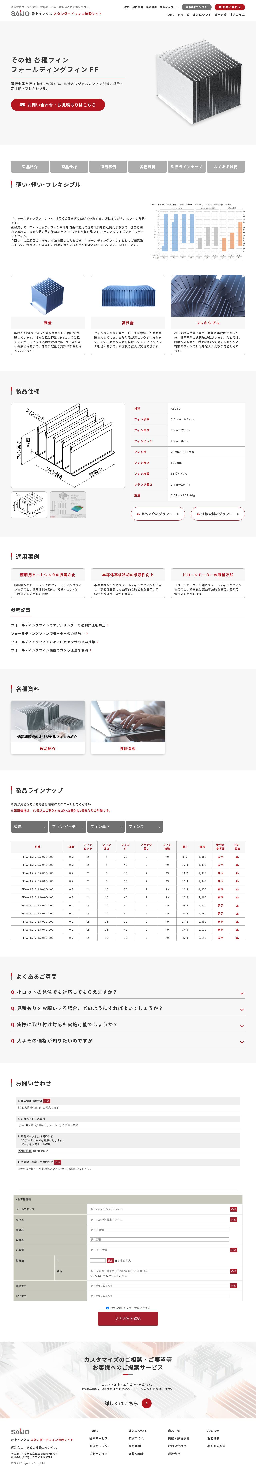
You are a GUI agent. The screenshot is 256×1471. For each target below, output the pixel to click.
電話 (41, 1125)
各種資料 (147, 166)
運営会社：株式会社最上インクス (34, 1447)
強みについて (202, 15)
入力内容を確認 (128, 1319)
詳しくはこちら (121, 1403)
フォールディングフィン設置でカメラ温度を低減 (49, 650)
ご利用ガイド (98, 1454)
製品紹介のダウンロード (160, 513)
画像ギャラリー (169, 7)
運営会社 (174, 1454)
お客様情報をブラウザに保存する (129, 1307)
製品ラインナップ (187, 166)
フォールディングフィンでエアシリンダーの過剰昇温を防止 (58, 625)
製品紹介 (30, 166)
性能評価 (151, 7)
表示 (221, 857)
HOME (170, 15)
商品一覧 (183, 15)
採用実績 (220, 15)
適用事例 (108, 166)
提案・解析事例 (133, 7)
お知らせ (213, 1431)
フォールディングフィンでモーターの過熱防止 (48, 633)
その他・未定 (70, 1125)
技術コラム (237, 15)
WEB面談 (27, 1125)
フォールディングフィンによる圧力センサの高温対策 (53, 641)
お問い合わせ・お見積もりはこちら (62, 105)
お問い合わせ (177, 1446)
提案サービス (98, 1438)
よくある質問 (226, 166)
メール (53, 1125)
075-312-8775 (42, 1457)
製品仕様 (69, 166)
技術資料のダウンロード (220, 513)
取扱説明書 (136, 1454)
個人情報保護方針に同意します (40, 1107)
